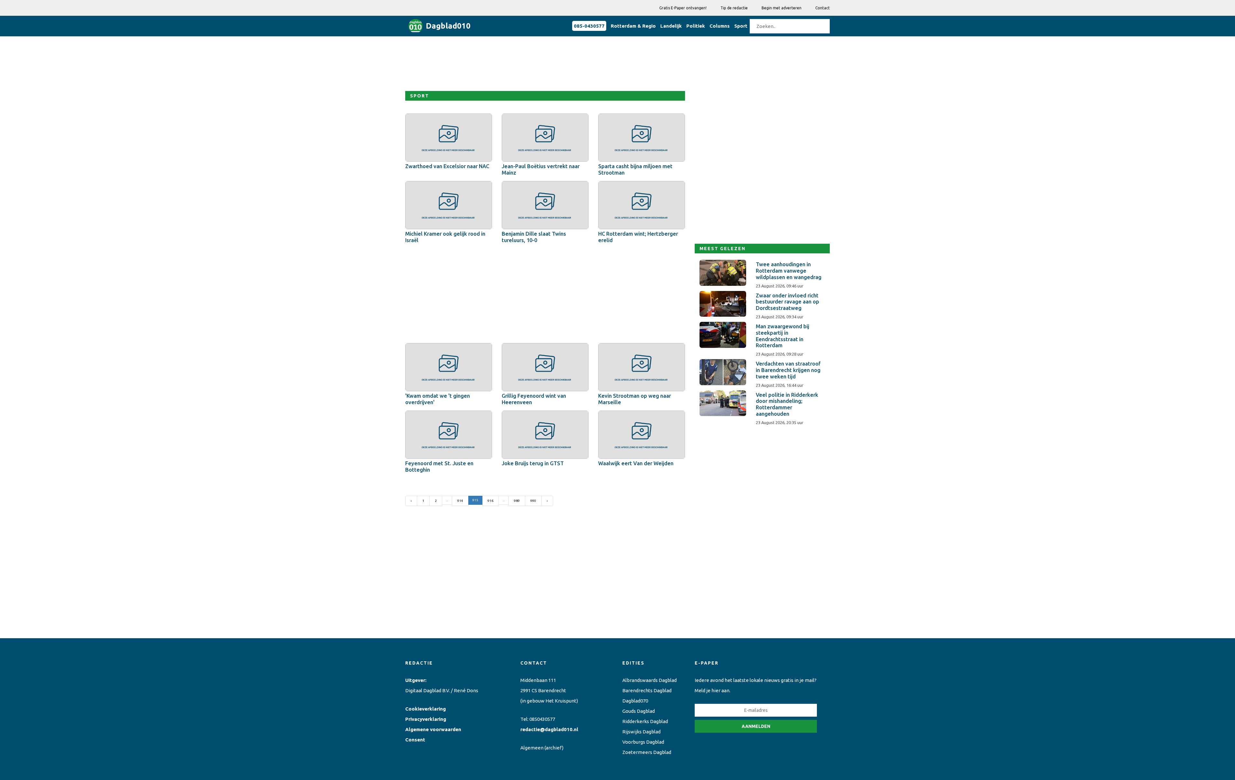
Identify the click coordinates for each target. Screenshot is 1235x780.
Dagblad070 (635, 700)
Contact (822, 8)
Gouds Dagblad (638, 711)
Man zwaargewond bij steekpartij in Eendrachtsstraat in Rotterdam (782, 335)
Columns (719, 26)
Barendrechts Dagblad (647, 690)
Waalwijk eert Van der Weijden (635, 463)
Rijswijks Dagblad (641, 731)
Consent (415, 739)
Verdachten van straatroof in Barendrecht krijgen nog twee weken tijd (788, 370)
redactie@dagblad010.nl (549, 729)
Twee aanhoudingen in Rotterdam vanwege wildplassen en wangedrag (788, 270)
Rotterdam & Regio (633, 26)
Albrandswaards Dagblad (649, 680)
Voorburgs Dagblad (643, 742)
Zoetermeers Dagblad (646, 752)
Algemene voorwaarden (433, 729)
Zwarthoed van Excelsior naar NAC (447, 166)
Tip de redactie (734, 8)
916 (490, 501)
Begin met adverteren (781, 8)
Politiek (695, 26)
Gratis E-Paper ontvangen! (683, 8)
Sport (740, 26)
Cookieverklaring (425, 709)
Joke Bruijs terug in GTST (533, 463)
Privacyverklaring (425, 719)
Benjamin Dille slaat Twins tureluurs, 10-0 (534, 237)
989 (517, 501)
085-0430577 (589, 26)
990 (533, 501)
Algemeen (532, 747)
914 (460, 501)
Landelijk (671, 26)
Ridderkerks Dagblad (645, 721)
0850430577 (542, 719)
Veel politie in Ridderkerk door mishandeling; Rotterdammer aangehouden (787, 404)
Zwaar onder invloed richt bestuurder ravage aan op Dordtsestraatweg (787, 302)
